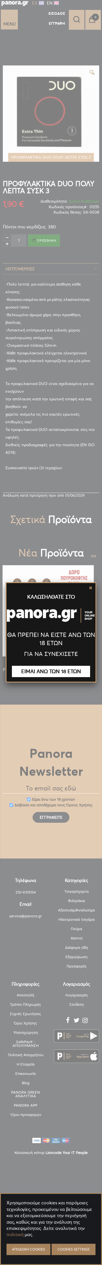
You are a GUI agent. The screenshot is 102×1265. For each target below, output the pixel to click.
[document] (51, 1248)
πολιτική (15, 1234)
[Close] (91, 588)
